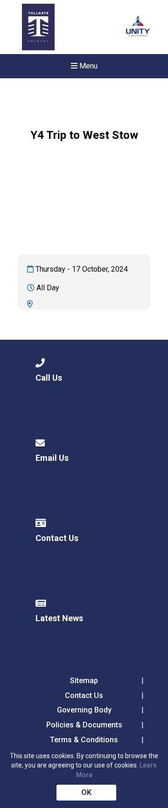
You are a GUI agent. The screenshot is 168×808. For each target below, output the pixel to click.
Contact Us (84, 695)
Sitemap (84, 680)
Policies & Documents (84, 724)
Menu (87, 66)
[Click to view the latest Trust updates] (138, 27)
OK (86, 792)
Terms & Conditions (84, 739)
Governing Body (84, 709)
